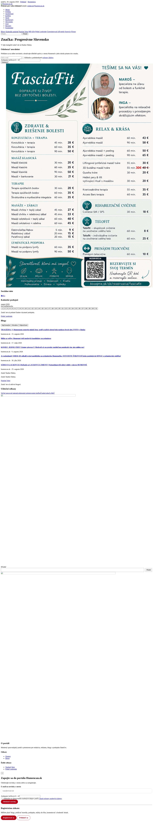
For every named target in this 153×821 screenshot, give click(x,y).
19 (56, 308)
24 (72, 308)
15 (42, 308)
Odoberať (5, 62)
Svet (7, 24)
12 (32, 308)
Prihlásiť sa (23, 818)
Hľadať (25, 34)
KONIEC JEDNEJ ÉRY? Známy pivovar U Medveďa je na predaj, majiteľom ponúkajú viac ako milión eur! (42, 347)
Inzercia (68, 32)
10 (26, 308)
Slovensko (9, 22)
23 (69, 308)
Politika (8, 12)
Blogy (3, 32)
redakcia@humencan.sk (35, 6)
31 (96, 308)
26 (79, 308)
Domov (8, 756)
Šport (7, 18)
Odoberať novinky (9, 802)
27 (83, 308)
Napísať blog (23, 32)
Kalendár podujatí (12, 32)
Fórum (73, 32)
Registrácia (32, 2)
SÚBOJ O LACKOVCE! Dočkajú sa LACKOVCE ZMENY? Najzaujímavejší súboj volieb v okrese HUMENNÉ (44, 365)
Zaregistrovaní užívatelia (56, 32)
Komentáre (9, 28)
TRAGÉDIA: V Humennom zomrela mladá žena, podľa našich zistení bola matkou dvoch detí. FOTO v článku (43, 330)
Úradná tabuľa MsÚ (47, 393)
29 (89, 308)
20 (59, 308)
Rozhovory (9, 20)
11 (29, 308)
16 (46, 308)
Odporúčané (23, 325)
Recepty (8, 26)
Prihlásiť (23, 2)
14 (39, 308)
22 (66, 308)
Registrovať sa (8, 818)
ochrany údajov (47, 58)
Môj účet (32, 32)
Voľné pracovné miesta (9, 393)
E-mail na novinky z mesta (11, 787)
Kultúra (8, 16)
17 (49, 308)
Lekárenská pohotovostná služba (28, 393)
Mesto (7, 10)
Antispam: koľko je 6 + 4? (10, 60)
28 (86, 308)
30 (93, 308)
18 (52, 308)
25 (76, 308)
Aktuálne (15, 325)
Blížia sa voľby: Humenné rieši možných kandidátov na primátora (26, 338)
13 (36, 308)
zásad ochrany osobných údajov (50, 799)
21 (62, 308)
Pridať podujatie (41, 32)
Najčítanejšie (6, 325)
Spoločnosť (9, 14)
